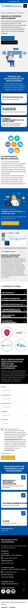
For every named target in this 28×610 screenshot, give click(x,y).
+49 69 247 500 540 (7, 577)
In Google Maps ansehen (10, 558)
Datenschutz (4, 607)
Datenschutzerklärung (9, 450)
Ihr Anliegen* (4, 411)
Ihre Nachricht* (5, 419)
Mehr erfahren (8, 38)
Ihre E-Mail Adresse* (6, 395)
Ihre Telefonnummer (6, 403)
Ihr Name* (3, 387)
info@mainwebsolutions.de (11, 211)
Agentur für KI (4, 530)
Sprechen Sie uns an (9, 42)
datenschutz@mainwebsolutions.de (12, 439)
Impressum (12, 607)
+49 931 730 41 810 (8, 213)
